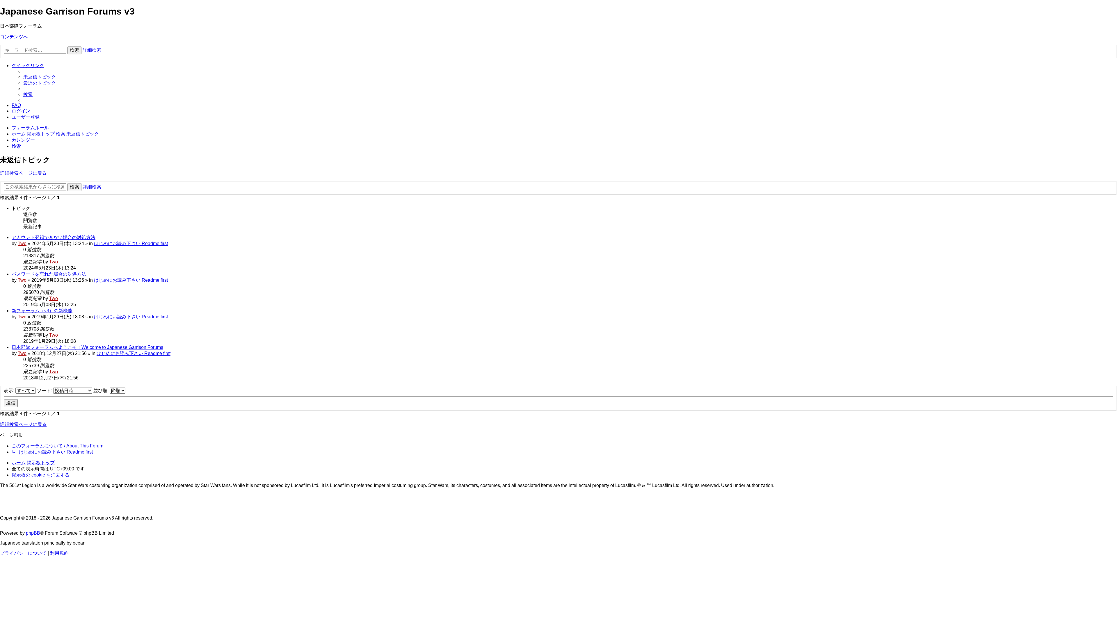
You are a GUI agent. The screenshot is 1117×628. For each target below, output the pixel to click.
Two (22, 243)
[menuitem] (39, 76)
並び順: (101, 390)
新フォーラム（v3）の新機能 (42, 310)
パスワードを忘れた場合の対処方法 (49, 274)
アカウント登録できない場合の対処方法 (53, 237)
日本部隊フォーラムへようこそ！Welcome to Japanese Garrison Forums (87, 347)
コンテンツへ (14, 36)
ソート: (45, 390)
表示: (9, 390)
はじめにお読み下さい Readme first (131, 243)
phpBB (33, 533)
